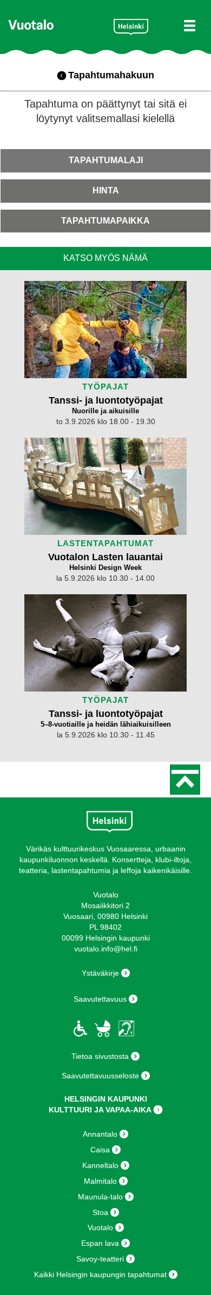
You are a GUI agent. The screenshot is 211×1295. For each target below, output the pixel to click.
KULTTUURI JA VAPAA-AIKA (100, 1109)
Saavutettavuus (100, 999)
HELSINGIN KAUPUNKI (105, 1099)
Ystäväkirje (100, 973)
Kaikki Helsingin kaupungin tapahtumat (100, 1274)
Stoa (100, 1212)
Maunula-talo (100, 1196)
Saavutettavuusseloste (100, 1075)
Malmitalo (100, 1181)
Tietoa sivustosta (100, 1056)
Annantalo (100, 1134)
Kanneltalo (100, 1165)
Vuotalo (100, 1227)
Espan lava (100, 1243)
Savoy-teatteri (100, 1258)
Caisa (100, 1149)
